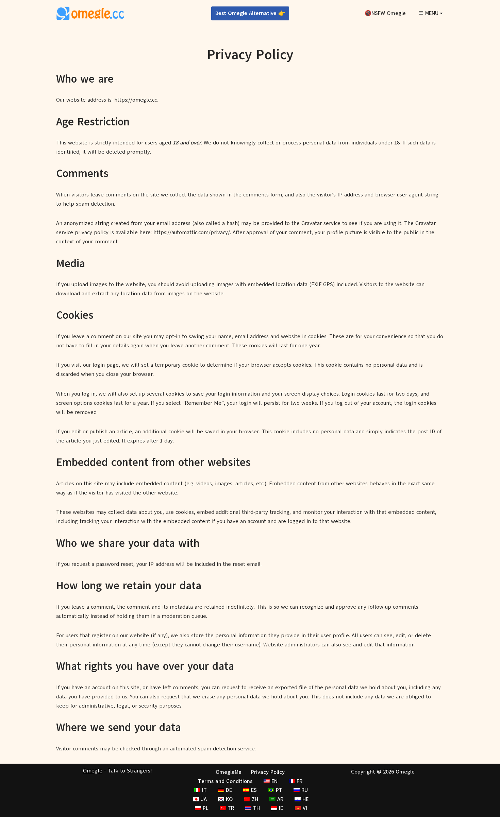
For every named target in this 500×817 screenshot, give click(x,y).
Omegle (92, 771)
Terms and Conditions (225, 781)
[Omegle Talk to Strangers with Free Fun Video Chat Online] (90, 13)
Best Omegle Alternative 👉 (250, 13)
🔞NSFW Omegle (385, 13)
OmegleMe (228, 772)
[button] (441, 13)
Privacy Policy (268, 772)
